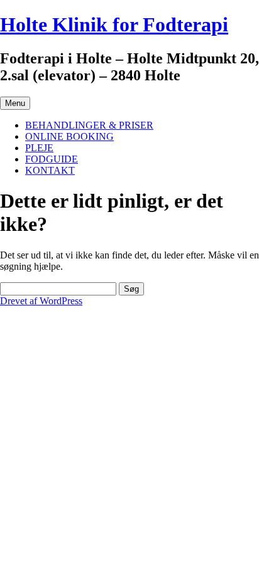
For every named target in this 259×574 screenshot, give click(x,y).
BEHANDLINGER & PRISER (89, 125)
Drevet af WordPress (41, 300)
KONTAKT (50, 170)
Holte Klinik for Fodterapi (114, 24)
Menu (15, 103)
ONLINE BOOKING (69, 136)
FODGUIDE (51, 159)
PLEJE (39, 147)
